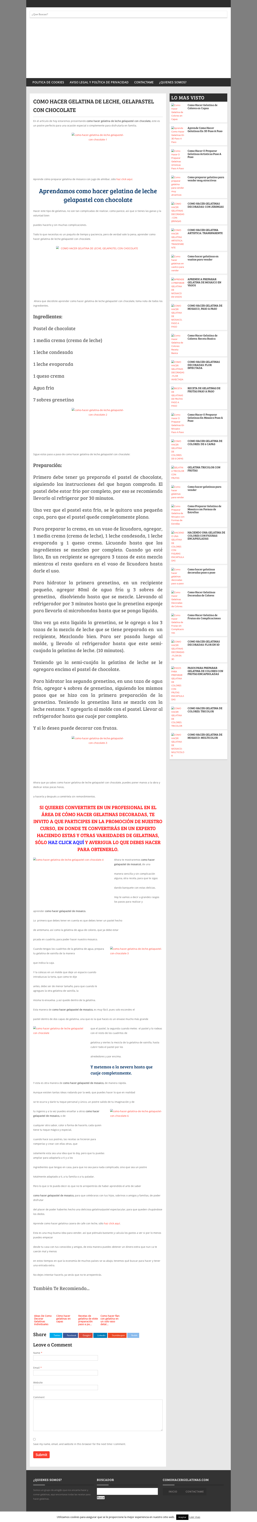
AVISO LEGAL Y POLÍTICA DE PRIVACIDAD (99, 82)
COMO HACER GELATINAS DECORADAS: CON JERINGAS (206, 205)
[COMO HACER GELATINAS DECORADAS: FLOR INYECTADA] (178, 370)
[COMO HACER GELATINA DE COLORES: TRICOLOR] (178, 717)
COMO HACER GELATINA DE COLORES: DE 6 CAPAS (205, 442)
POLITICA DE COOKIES (48, 82)
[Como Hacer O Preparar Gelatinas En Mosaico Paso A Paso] (178, 423)
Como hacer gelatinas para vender (204, 488)
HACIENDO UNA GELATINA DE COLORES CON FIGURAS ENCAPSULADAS (206, 535)
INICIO (173, 1491)
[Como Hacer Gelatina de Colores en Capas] (178, 112)
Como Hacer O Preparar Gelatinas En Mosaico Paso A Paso (205, 417)
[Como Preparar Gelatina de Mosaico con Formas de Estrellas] (178, 514)
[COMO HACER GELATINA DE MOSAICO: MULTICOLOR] (178, 745)
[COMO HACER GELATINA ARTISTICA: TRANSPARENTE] (178, 238)
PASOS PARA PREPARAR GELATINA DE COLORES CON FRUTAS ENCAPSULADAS (205, 671)
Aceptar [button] (182, 1517)
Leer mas (194, 1517)
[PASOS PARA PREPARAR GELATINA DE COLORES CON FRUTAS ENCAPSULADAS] (178, 683)
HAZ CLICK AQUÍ (66, 842)
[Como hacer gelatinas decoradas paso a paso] (178, 576)
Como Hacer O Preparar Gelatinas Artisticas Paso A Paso (204, 154)
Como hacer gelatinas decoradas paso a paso (201, 570)
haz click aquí (124, 179)
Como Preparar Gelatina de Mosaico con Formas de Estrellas (204, 509)
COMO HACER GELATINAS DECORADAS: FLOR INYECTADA (204, 365)
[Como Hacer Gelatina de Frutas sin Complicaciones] (178, 623)
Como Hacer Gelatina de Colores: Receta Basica (202, 336)
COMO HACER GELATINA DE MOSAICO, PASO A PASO (205, 307)
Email (37, 1367)
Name (37, 1352)
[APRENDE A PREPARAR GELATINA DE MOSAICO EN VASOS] (178, 288)
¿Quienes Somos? (173, 82)
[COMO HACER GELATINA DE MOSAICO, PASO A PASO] (178, 316)
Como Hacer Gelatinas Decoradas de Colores (201, 593)
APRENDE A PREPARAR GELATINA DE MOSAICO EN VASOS (204, 282)
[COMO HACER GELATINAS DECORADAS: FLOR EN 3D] (178, 650)
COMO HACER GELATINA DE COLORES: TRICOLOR (205, 709)
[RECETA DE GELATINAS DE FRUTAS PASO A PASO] (178, 397)
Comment (39, 1397)
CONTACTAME (144, 82)
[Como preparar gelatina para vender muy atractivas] (178, 186)
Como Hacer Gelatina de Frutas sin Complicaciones (204, 616)
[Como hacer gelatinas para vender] (178, 492)
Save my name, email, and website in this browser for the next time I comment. (79, 1444)
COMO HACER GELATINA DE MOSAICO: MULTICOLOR (205, 736)
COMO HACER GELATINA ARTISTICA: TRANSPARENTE (205, 231)
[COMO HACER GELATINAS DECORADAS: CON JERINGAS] (178, 212)
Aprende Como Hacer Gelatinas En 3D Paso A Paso (205, 129)
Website (38, 1382)
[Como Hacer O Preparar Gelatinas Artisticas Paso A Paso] (178, 159)
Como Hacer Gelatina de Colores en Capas (202, 106)
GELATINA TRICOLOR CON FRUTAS (204, 468)
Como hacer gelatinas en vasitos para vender (203, 257)
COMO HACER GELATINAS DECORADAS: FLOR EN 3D (204, 643)
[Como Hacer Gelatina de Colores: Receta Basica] (178, 344)
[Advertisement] (128, 51)
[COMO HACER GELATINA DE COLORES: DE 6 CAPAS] (178, 449)
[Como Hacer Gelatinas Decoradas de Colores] (178, 599)
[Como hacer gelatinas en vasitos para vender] (178, 263)
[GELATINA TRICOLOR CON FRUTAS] (178, 473)
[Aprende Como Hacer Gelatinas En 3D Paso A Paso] (178, 135)
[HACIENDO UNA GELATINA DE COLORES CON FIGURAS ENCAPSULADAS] (178, 546)
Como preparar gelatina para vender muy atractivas (206, 178)
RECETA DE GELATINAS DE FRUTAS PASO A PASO (204, 389)
